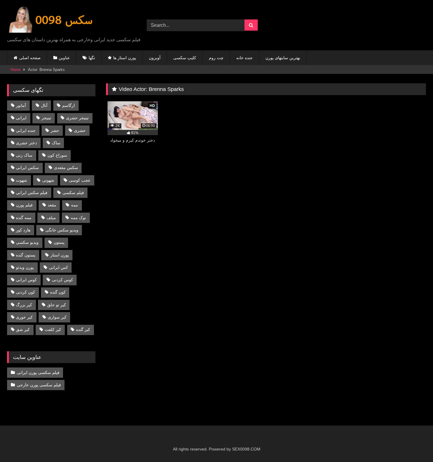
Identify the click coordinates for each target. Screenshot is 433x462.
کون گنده (58, 292)
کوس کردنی (62, 279)
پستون (59, 242)
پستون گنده (25, 255)
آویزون (155, 57)
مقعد (52, 205)
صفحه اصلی (30, 57)
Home (16, 69)
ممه (74, 205)
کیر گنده (83, 329)
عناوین (64, 57)
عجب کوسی (79, 180)
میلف (51, 217)
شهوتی (48, 180)
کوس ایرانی (26, 279)
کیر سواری (57, 317)
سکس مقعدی (66, 167)
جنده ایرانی (26, 130)
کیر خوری (24, 317)
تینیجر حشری (77, 117)
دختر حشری (26, 142)
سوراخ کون (57, 155)
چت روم (216, 57)
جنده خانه (244, 57)
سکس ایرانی (27, 167)
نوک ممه (78, 217)
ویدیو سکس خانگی (61, 230)
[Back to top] (414, 444)
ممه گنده (24, 217)
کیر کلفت (53, 329)
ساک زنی (24, 155)
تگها (92, 57)
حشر (55, 130)
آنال (44, 105)
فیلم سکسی (73, 192)
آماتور (21, 105)
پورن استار (59, 255)
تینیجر (46, 117)
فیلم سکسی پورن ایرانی (38, 372)
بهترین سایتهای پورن (282, 57)
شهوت (21, 180)
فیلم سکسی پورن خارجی (39, 384)
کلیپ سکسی (184, 57)
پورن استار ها (124, 57)
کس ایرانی (58, 267)
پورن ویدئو (25, 267)
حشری (80, 130)
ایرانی (21, 117)
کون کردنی (25, 292)
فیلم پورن (24, 205)
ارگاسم (68, 105)
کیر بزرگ (24, 304)
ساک (56, 142)
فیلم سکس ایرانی (31, 192)
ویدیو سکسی (27, 242)
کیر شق (23, 329)
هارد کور (23, 230)
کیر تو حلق (56, 304)
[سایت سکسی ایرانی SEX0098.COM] (51, 20)
